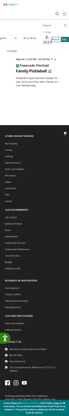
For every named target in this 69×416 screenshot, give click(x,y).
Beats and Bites (31, 403)
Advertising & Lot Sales (16, 300)
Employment (11, 236)
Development (12, 288)
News (8, 230)
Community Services (15, 242)
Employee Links (13, 268)
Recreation (10, 175)
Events (8, 201)
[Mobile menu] (64, 14)
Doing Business (13, 307)
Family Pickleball (32, 71)
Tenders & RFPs (13, 294)
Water (8, 181)
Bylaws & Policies (13, 223)
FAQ (7, 194)
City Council (11, 217)
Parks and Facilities (14, 169)
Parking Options (13, 329)
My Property (11, 143)
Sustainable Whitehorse (17, 249)
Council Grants (12, 255)
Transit (8, 149)
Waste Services (13, 162)
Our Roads (10, 188)
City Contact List (17, 361)
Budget (8, 262)
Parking (9, 156)
